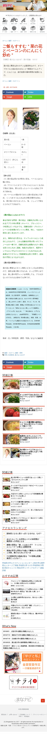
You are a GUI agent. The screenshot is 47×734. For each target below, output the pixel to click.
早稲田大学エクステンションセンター (17, 563)
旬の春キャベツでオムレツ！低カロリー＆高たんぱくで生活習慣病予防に (31, 451)
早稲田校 (36, 565)
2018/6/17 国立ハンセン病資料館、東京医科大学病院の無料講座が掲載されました (23, 647)
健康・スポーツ (9, 353)
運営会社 (3, 714)
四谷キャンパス (10, 568)
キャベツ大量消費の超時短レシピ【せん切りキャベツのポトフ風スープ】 (31, 424)
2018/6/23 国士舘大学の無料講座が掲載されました (21, 642)
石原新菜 (11, 355)
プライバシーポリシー (39, 714)
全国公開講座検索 (23, 709)
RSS (20, 716)
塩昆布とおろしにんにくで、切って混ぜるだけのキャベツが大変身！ (31, 438)
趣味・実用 (18, 353)
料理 (5, 355)
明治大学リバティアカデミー (28, 568)
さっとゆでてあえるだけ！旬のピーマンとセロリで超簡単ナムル (31, 396)
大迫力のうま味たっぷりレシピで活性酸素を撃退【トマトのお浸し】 (31, 410)
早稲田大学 (23, 565)
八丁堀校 (14, 565)
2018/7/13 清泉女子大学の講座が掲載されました (20, 635)
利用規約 (26, 716)
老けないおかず (20, 355)
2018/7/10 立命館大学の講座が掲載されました (19, 638)
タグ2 (30, 565)
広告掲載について (25, 714)
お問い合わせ (13, 714)
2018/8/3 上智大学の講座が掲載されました (18, 631)
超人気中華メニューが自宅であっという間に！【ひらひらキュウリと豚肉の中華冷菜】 (31, 383)
